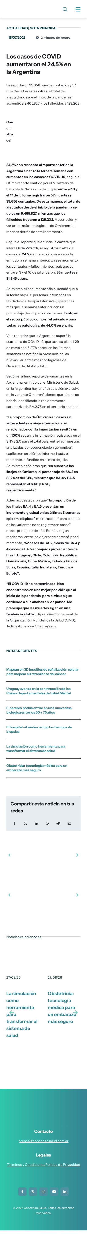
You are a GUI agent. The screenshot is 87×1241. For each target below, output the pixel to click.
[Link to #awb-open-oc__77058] (64, 9)
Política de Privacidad (62, 1164)
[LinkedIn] (36, 823)
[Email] (69, 823)
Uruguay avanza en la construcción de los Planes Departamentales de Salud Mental (38, 691)
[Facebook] (14, 823)
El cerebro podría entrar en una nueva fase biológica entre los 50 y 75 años (39, 710)
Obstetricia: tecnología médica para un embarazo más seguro (36, 767)
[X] (25, 823)
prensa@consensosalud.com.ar (44, 1141)
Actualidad (17, 28)
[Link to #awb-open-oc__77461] (78, 9)
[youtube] (54, 1191)
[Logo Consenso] (24, 6)
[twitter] (33, 1191)
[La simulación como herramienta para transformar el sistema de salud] (22, 952)
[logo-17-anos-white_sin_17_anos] (45, 1101)
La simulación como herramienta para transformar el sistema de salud (35, 748)
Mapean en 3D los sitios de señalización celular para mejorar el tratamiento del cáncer (42, 671)
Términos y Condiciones (26, 1164)
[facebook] (22, 1191)
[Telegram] (58, 823)
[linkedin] (64, 1191)
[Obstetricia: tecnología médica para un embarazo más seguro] (64, 952)
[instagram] (43, 1191)
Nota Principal (43, 28)
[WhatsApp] (47, 823)
